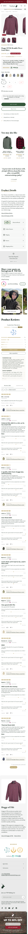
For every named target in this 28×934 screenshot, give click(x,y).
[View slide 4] (16, 261)
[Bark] (2, 75)
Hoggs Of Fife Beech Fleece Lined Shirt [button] (14, 549)
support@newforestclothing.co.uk (10, 875)
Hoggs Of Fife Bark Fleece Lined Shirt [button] (15, 410)
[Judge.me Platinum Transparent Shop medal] (20, 850)
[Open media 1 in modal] (17, 16)
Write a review (13, 349)
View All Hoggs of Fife (7, 836)
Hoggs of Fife (8, 11)
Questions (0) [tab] (19, 385)
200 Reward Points (10, 56)
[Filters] (6, 389)
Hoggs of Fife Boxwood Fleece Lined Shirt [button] (15, 459)
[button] (4, 45)
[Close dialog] (25, 912)
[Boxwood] (18, 75)
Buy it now (13, 109)
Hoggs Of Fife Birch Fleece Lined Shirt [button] (15, 632)
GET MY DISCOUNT (13, 927)
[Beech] (6, 75)
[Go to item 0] (3, 40)
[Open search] (2, 389)
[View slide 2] (13, 261)
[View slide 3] (14, 261)
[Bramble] (21, 75)
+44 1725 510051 (5, 873)
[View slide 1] (11, 261)
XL (21, 82)
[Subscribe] (23, 897)
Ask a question (13, 353)
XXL (4, 86)
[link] (7, 142)
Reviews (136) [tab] (7, 385)
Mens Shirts (15, 11)
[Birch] (10, 75)
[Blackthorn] (14, 75)
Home (2, 11)
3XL (9, 86)
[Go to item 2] (9, 40)
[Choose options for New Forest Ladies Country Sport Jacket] (4, 307)
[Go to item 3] (14, 40)
